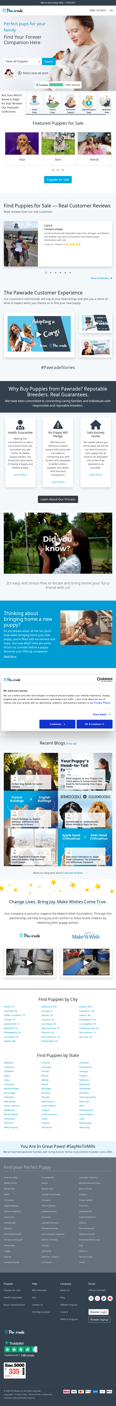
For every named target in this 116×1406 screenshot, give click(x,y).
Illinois (45, 1075)
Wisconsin (47, 1127)
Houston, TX (48, 1019)
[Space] (14, 1331)
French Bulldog (48, 1205)
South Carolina (49, 1114)
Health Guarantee (13, 1297)
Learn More (20, 474)
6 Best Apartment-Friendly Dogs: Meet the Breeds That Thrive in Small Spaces (29, 859)
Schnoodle (46, 1251)
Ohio (81, 1105)
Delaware (9, 1071)
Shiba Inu (83, 1251)
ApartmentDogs (107, 111)
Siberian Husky (86, 1256)
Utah (81, 1118)
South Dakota (86, 1114)
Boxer (6, 1194)
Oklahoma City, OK (89, 1028)
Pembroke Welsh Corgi (89, 1239)
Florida (45, 1071)
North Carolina (11, 1105)
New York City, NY (51, 1028)
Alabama (8, 1062)
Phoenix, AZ (48, 1032)
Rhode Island (11, 1114)
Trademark (47, 1394)
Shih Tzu (7, 1256)
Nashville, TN (11, 1028)
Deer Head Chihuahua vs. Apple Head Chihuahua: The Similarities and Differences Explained (83, 859)
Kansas (45, 1079)
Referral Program (69, 1319)
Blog (62, 1297)
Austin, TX (9, 1006)
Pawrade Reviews (73, 872)
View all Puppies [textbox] (17, 61)
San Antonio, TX (87, 1032)
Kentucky (84, 1079)
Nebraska (9, 1097)
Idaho (7, 1075)
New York (84, 1101)
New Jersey (9, 1101)
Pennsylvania (86, 1110)
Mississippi (9, 1092)
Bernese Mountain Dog (89, 1183)
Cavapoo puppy (53, 229)
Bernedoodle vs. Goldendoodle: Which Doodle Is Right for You (82, 823)
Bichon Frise (9, 1188)
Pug (81, 1245)
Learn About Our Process (58, 499)
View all (71, 743)
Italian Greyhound (87, 1217)
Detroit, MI (85, 1015)
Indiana (83, 1075)
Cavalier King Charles (51, 1194)
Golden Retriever (49, 1211)
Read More (10, 656)
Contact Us (37, 1304)
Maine (45, 1084)
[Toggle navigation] (110, 11)
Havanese (46, 1217)
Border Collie (47, 1188)
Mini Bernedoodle (50, 1228)
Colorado (46, 1066)
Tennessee (9, 1118)
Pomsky (45, 1245)
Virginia (46, 1122)
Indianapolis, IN (87, 1019)
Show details (100, 714)
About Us (64, 1290)
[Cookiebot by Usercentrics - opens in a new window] (99, 679)
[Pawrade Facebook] (92, 1298)
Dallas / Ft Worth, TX (14, 1015)
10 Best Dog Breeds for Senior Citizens (27, 785)
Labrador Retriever (50, 1222)
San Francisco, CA (51, 1036)
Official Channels (97, 1290)
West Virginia (11, 1127)
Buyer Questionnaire (14, 1304)
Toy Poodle (47, 1262)
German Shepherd (12, 1211)
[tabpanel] (22, 150)
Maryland (84, 1084)
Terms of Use (34, 1394)
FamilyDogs (53, 111)
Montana (84, 1092)
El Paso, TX (9, 1019)
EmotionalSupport (70, 111)
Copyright (8, 1394)
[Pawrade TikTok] (104, 1298)
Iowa (6, 1079)
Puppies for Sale (58, 180)
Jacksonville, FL (12, 1023)
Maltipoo (8, 1228)
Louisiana (9, 1084)
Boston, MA (85, 1006)
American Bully (10, 1177)
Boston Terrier (85, 1188)
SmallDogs (34, 111)
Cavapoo (83, 1194)
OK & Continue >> (94, 724)
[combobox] (22, 61)
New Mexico (48, 1101)
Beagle (45, 1183)
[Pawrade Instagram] (98, 1298)
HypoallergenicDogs (89, 111)
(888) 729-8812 (98, 10)
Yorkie (82, 1262)
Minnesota (84, 1088)
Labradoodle (10, 1222)
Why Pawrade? (39, 1290)
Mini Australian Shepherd (53, 1234)
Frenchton (84, 1205)
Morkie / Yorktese (49, 1239)
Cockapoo (46, 1200)
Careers (64, 1312)
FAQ (34, 1297)
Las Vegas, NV (49, 1023)
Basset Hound (10, 1183)
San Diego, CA (11, 1036)
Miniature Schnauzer (13, 1239)
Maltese (82, 1222)
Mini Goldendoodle (12, 1234)
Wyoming (84, 1127)
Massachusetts (11, 1088)
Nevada (45, 1097)
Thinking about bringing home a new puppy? (28, 619)
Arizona (46, 1062)
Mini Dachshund (86, 1228)
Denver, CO (47, 1015)
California (9, 1066)
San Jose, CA (85, 1036)
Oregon (46, 1110)
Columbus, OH (87, 1010)
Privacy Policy (21, 1394)
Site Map (36, 1312)
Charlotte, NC (11, 1010)
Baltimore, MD (49, 1006)
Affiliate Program (68, 1304)
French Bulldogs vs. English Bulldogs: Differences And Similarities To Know (26, 822)
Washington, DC (50, 1040)
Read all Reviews (100, 278)
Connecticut (85, 1066)
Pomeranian (9, 1245)
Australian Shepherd (88, 1177)
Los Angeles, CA (87, 1023)
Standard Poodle (11, 1262)
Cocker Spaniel (85, 1200)
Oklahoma (9, 1110)
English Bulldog (11, 1205)
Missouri (46, 1092)
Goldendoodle (85, 1211)
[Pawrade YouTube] (111, 1298)
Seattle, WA (10, 1040)
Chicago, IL (47, 1010)
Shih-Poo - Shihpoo (50, 1256)
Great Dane (9, 1217)
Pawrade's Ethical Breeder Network (19, 1397)
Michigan (46, 1088)
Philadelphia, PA (12, 1032)
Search (49, 61)
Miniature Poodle (87, 1234)
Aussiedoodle (48, 1177)
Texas (44, 1118)
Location (46, 1312)
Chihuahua (9, 1200)
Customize (55, 724)
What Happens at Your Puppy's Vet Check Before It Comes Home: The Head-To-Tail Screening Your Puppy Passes (84, 782)
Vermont (8, 1122)
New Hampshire (87, 1097)
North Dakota (49, 1105)
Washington (85, 1122)
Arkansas (84, 1062)
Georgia (83, 1071)
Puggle (7, 1251)
